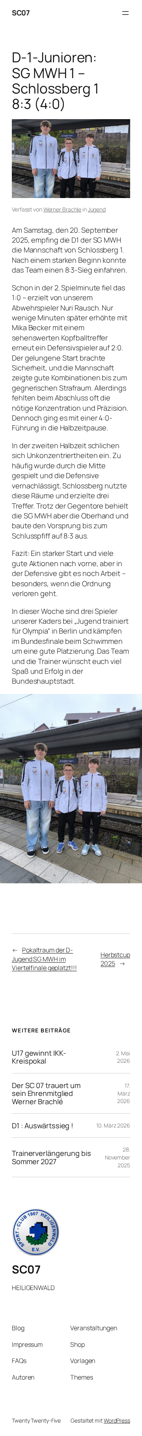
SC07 (21, 12)
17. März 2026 (123, 1093)
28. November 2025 (117, 1157)
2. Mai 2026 (123, 1057)
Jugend (97, 209)
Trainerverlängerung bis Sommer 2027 (51, 1157)
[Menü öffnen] (125, 13)
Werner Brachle (62, 209)
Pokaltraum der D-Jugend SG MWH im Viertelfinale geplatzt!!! (44, 959)
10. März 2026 (113, 1125)
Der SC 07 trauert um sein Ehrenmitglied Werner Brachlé (46, 1093)
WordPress (117, 1420)
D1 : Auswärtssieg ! (42, 1125)
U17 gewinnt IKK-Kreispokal (39, 1057)
